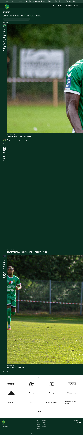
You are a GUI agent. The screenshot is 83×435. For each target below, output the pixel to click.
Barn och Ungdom (14, 15)
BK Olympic (5, 425)
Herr (33, 15)
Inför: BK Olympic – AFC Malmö (4, 270)
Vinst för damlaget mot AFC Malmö (4, 41)
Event (27, 15)
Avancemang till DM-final (4, 153)
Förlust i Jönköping (16, 367)
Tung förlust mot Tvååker (19, 136)
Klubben (38, 15)
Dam (22, 15)
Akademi (6, 15)
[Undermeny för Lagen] (66, 5)
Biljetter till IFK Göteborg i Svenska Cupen (27, 252)
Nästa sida (5, 22)
